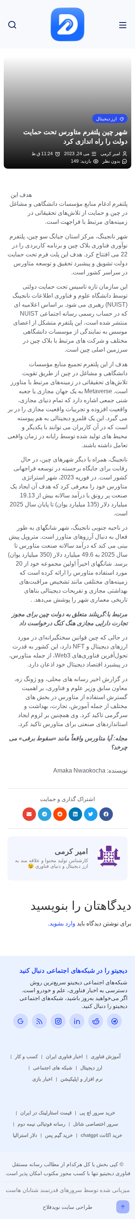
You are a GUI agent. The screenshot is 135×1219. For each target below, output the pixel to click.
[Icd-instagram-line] (58, 1021)
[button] (110, 118)
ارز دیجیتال (91, 1068)
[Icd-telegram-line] (114, 1021)
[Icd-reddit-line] (95, 1021)
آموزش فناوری (106, 1056)
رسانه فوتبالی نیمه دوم (41, 1124)
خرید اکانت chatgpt (101, 1135)
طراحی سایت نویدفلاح (67, 1207)
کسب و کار (26, 1056)
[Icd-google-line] (20, 1021)
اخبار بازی (42, 1079)
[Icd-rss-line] (39, 1021)
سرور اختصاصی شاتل (95, 1124)
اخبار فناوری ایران (64, 1056)
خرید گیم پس (59, 1135)
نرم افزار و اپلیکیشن (81, 1079)
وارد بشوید (62, 923)
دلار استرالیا (25, 1135)
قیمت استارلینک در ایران (46, 1113)
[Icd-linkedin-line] (76, 1021)
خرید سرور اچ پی (97, 1113)
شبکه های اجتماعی (52, 1068)
